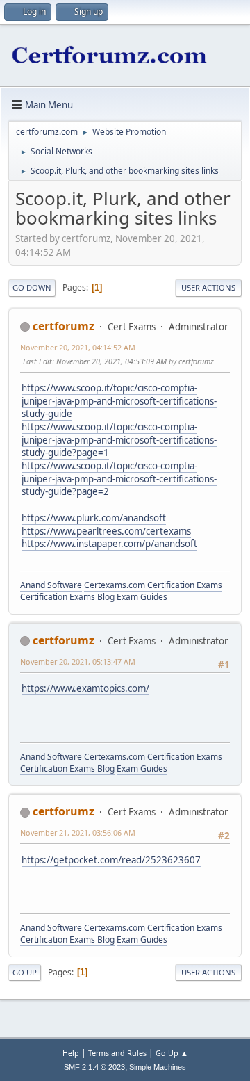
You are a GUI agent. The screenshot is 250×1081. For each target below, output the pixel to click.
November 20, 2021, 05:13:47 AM (77, 661)
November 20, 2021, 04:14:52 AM (77, 347)
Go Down (31, 287)
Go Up (24, 972)
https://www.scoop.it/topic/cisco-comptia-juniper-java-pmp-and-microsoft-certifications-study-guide (119, 401)
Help (70, 1053)
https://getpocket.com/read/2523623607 (111, 860)
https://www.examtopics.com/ (85, 688)
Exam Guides (142, 597)
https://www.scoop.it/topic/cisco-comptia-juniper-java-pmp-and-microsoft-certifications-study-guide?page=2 (119, 479)
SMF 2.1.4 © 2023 (94, 1067)
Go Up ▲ (172, 1053)
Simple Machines (157, 1067)
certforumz (63, 326)
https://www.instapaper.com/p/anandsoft (109, 543)
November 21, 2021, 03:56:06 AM (77, 832)
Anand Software (51, 585)
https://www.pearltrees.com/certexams (106, 531)
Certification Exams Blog (67, 597)
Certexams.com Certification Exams (153, 585)
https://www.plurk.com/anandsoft (94, 518)
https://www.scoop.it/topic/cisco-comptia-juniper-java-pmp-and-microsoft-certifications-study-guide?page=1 (119, 440)
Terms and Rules (117, 1053)
